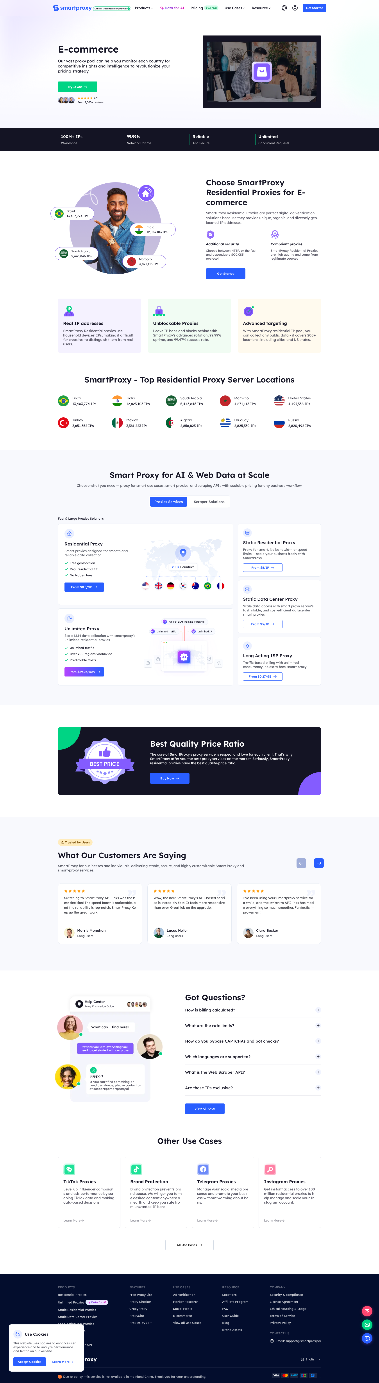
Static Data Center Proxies (77, 1317)
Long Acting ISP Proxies (76, 1324)
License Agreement (284, 1302)
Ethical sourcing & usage (288, 1309)
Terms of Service (282, 1316)
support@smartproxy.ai (111, 1089)
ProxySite (136, 1316)
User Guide (230, 1316)
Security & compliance (286, 1295)
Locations (229, 1295)
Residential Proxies (72, 1295)
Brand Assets (232, 1330)
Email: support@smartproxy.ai (298, 1341)
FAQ (225, 1309)
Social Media (182, 1309)
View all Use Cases (187, 1323)
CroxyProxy (138, 1309)
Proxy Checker (140, 1302)
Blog (225, 1323)
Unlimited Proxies (71, 1302)
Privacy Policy (280, 1323)
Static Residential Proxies (77, 1310)
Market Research (185, 1302)
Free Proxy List (140, 1295)
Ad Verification (184, 1295)
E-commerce (182, 1316)
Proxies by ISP (140, 1323)
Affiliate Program (235, 1302)
